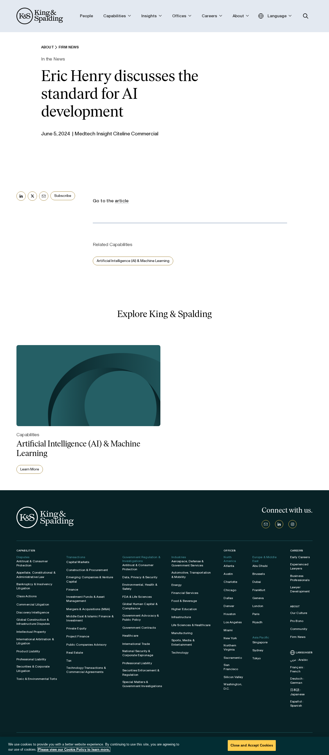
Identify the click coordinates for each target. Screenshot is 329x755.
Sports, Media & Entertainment (183, 642)
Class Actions (26, 596)
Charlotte (230, 582)
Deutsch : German (297, 680)
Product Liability (28, 651)
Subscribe (62, 196)
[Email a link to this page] (43, 196)
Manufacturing (182, 633)
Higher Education (184, 609)
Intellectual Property (31, 632)
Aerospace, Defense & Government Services (187, 563)
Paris (256, 614)
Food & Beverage (184, 601)
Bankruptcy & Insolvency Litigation (34, 586)
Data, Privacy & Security (139, 577)
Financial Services (184, 593)
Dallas (228, 598)
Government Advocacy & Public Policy (140, 617)
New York (230, 638)
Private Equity (76, 628)
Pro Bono (296, 621)
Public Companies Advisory (86, 644)
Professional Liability (31, 659)
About (295, 606)
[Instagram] (292, 524)
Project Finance (77, 636)
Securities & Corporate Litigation (33, 668)
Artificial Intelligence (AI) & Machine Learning (133, 261)
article (122, 201)
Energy (176, 585)
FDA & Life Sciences (137, 597)
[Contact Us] (266, 524)
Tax (68, 660)
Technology (179, 652)
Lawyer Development (300, 589)
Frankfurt (258, 590)
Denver (229, 606)
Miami (228, 630)
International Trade (136, 644)
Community (298, 629)
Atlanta (229, 566)
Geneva (258, 598)
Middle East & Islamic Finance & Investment (89, 618)
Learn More (29, 469)
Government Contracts (139, 627)
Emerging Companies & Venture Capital (89, 579)
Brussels (258, 574)
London (257, 606)
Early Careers (300, 557)
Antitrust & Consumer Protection (32, 563)
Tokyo (256, 658)
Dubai (256, 582)
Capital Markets (77, 562)
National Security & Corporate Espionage (137, 653)
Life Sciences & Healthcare (191, 625)
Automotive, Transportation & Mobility (191, 574)
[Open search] (306, 16)
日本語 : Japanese (297, 692)
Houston (230, 614)
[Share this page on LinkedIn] (21, 196)
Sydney (257, 650)
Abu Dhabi (260, 566)
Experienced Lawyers (299, 566)
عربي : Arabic (299, 660)
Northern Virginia (230, 647)
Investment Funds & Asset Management (85, 599)
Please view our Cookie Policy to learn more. (74, 749)
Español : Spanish (296, 703)
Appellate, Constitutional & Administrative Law (36, 574)
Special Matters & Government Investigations (142, 684)
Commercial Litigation (32, 604)
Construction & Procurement (87, 570)
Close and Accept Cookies (252, 745)
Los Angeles (233, 622)
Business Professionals (299, 578)
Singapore (260, 642)
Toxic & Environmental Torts (36, 679)
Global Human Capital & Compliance (140, 606)
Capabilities (25, 550)
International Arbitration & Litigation (35, 641)
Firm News (297, 637)
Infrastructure (181, 617)
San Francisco (231, 667)
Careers (296, 550)
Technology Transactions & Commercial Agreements (86, 670)
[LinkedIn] (279, 524)
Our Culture (298, 613)
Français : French (297, 669)
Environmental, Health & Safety (139, 587)
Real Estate (74, 652)
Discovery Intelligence (32, 612)
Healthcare (130, 635)
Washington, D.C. (233, 686)
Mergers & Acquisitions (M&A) (88, 609)
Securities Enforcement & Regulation (140, 672)
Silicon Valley (233, 677)
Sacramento (233, 658)
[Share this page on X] (32, 196)
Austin (228, 574)
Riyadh (257, 622)
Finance (72, 589)
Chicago (230, 590)
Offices (230, 550)
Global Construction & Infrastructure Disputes (33, 622)
